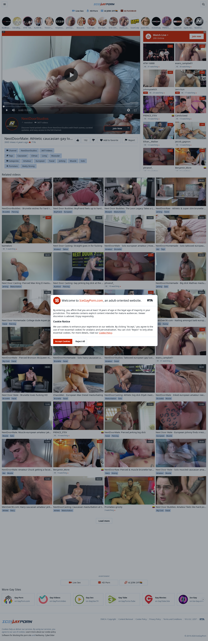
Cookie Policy (105, 332)
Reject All (80, 341)
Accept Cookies (62, 341)
